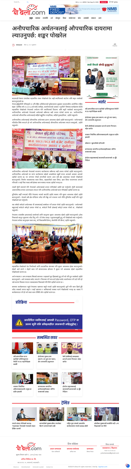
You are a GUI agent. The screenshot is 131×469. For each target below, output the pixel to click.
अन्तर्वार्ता (86, 18)
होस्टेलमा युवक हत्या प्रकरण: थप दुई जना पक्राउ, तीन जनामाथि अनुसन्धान (47, 359)
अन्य (99, 18)
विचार (64, 18)
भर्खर (102, 102)
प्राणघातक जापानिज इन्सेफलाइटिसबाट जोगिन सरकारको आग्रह (46, 389)
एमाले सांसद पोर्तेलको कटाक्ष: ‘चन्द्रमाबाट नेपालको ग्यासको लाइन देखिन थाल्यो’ (23, 426)
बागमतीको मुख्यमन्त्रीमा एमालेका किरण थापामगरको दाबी (50, 425)
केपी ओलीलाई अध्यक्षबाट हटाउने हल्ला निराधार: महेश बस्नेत (72, 359)
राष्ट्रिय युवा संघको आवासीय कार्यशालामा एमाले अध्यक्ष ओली (77, 425)
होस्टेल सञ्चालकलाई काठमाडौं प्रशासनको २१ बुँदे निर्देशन (72, 389)
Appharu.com (102, 467)
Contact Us (49, 467)
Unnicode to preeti (38, 467)
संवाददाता (19, 45)
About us (16, 467)
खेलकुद (58, 18)
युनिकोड (116, 2)
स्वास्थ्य (93, 18)
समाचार (37, 18)
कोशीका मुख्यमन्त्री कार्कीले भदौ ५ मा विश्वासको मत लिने (106, 425)
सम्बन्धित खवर (47, 338)
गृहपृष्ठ (31, 18)
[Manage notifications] (126, 465)
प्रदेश (79, 18)
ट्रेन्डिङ (65, 403)
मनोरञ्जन (72, 18)
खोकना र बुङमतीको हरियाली (94, 143)
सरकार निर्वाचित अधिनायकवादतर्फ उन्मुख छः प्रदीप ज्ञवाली (22, 389)
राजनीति (45, 18)
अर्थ (52, 18)
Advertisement (25, 467)
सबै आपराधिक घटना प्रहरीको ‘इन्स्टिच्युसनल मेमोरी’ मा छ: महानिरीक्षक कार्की (21, 360)
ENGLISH (103, 2)
